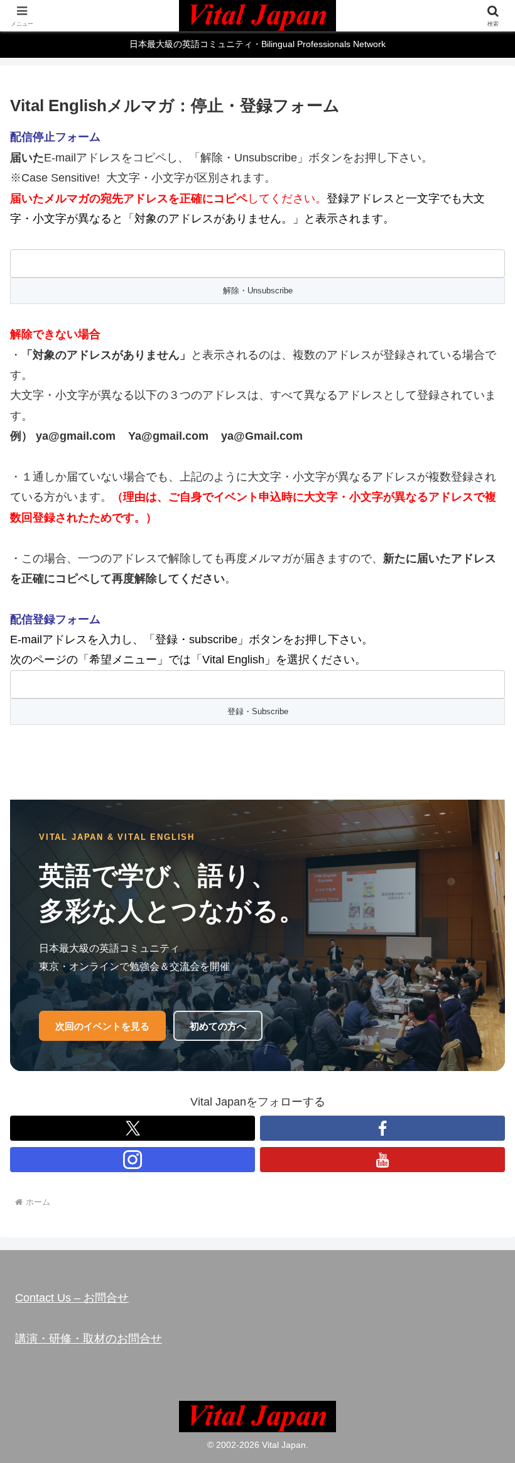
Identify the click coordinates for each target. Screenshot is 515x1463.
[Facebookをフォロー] (382, 1128)
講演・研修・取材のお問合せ (88, 1338)
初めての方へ (218, 1026)
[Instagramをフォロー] (132, 1159)
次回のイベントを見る (102, 1026)
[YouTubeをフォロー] (382, 1159)
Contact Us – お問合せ (72, 1298)
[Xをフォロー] (132, 1128)
